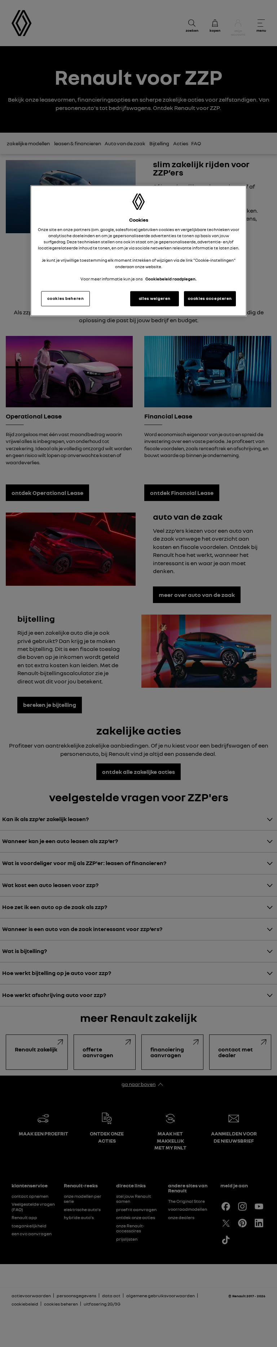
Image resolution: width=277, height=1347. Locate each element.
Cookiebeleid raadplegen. (171, 278)
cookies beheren (65, 298)
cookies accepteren (210, 298)
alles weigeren (155, 298)
